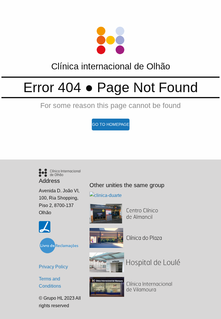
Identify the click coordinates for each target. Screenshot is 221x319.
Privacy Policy (53, 266)
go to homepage (110, 124)
